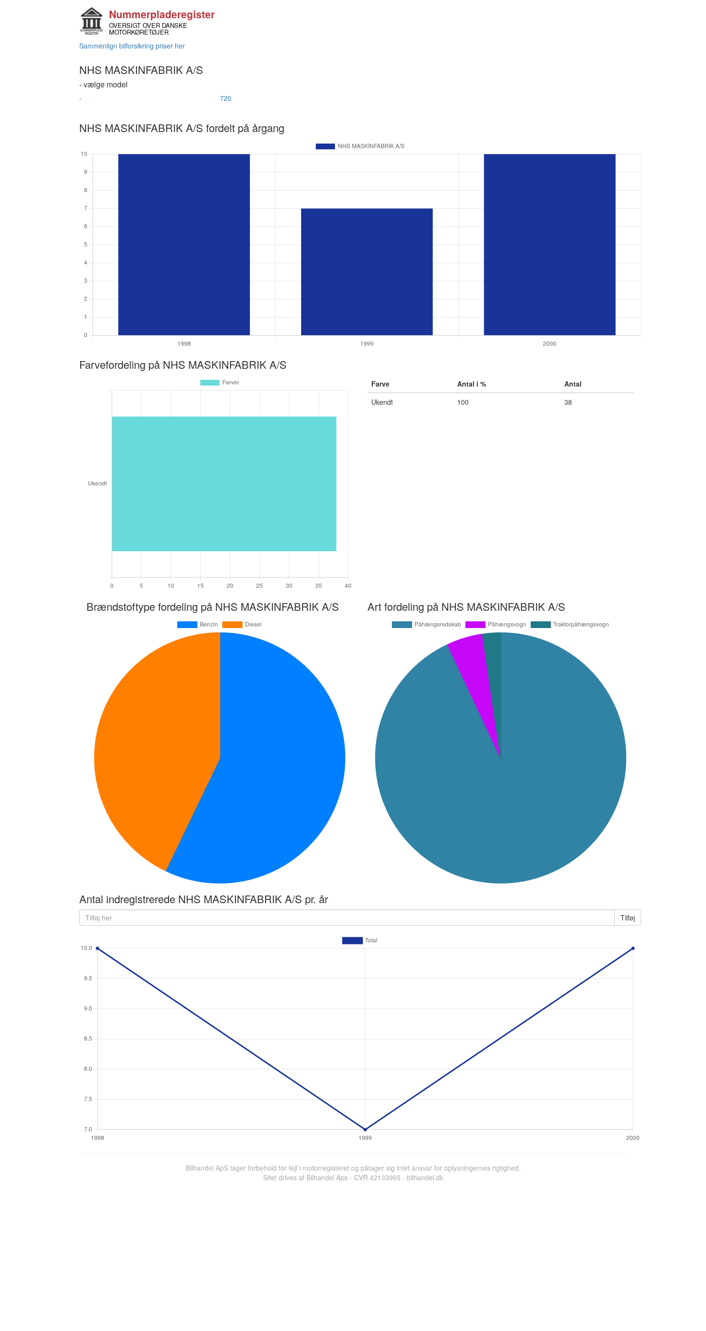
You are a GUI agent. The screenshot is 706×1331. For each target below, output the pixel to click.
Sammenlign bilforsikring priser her (132, 45)
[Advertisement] (353, 1254)
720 (225, 98)
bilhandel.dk (425, 1177)
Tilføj (628, 917)
